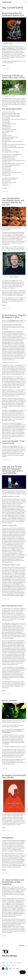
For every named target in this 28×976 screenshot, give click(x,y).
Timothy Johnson (7, 2)
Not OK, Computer (9, 701)
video (3, 48)
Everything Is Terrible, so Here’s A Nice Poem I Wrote (13, 77)
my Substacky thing (13, 320)
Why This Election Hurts (12, 606)
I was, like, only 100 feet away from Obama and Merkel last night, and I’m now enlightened (12, 470)
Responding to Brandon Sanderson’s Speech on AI (13, 14)
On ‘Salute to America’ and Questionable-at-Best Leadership (13, 882)
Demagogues (7, 838)
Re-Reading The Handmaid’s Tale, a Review (14, 776)
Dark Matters (14, 446)
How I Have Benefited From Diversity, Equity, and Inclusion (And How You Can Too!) (13, 201)
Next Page (22, 945)
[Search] (22, 972)
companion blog (11, 48)
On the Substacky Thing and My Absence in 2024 (14, 316)
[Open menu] (25, 2)
